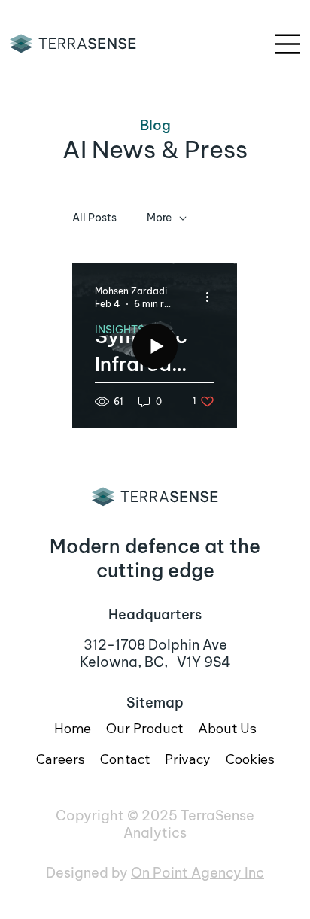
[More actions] (212, 297)
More (159, 217)
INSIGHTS (119, 329)
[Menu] (288, 44)
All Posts (94, 217)
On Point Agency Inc (197, 872)
